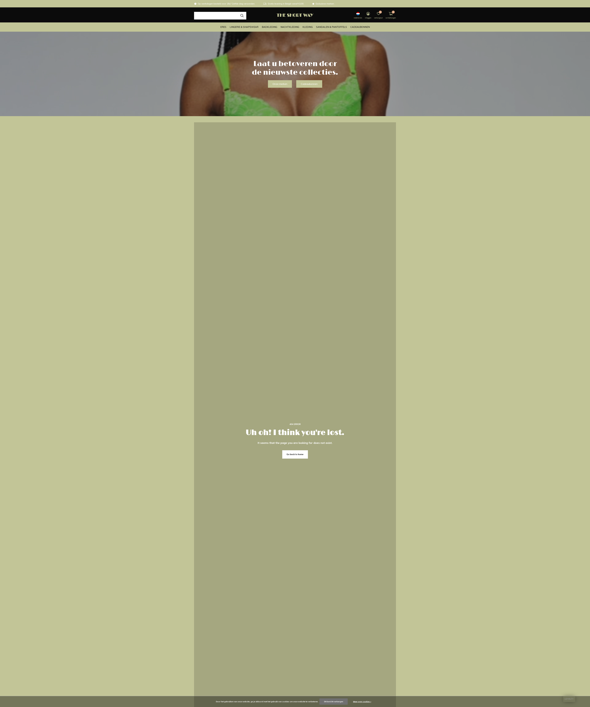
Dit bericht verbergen (333, 701)
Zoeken (242, 16)
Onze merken (280, 83)
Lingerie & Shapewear (244, 27)
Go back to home (295, 454)
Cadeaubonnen (360, 27)
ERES (223, 27)
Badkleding (269, 27)
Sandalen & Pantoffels (331, 27)
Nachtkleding (290, 27)
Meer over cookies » (362, 701)
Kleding (308, 27)
